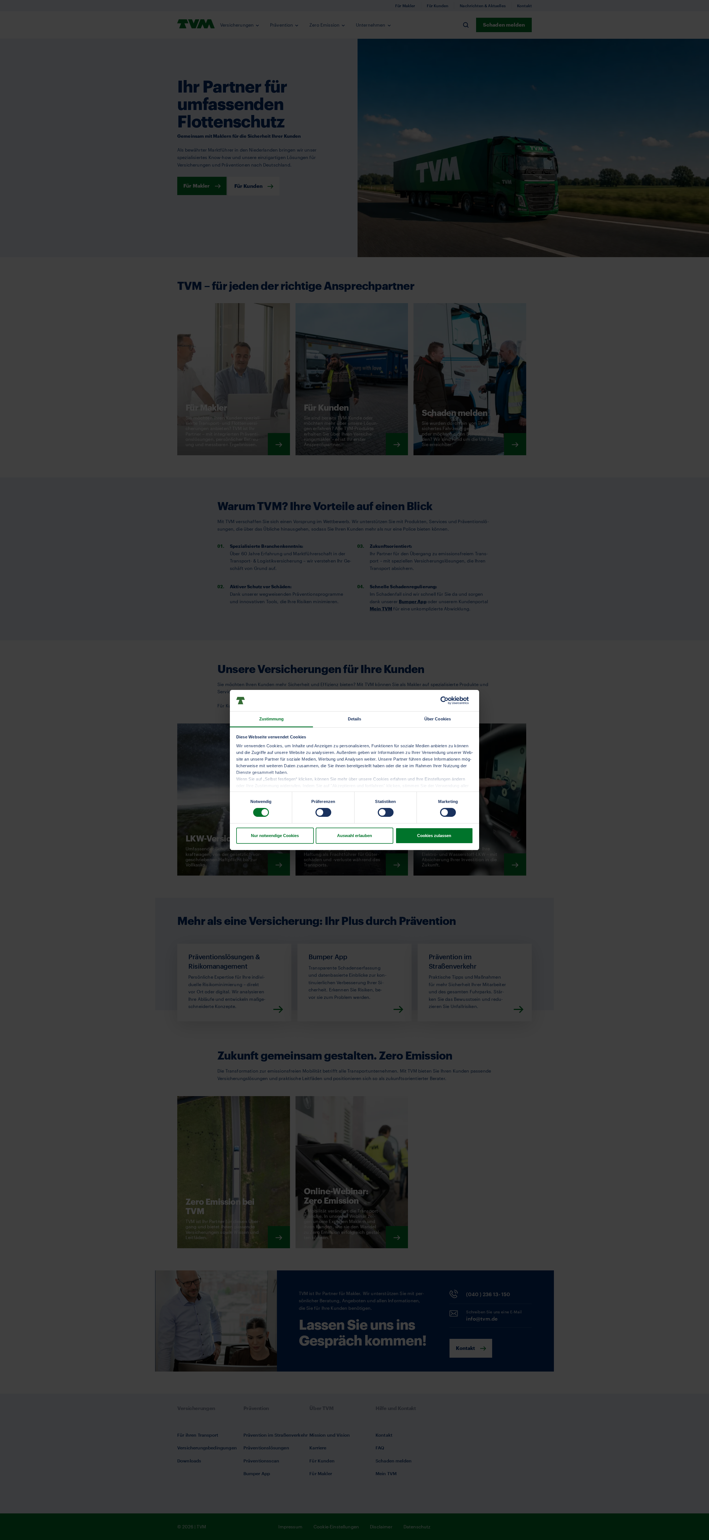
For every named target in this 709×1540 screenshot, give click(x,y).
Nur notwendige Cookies (275, 835)
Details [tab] (354, 719)
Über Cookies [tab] (437, 719)
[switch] (323, 812)
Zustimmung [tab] (271, 719)
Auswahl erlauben (354, 835)
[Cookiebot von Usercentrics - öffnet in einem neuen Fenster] (449, 700)
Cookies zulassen (434, 835)
